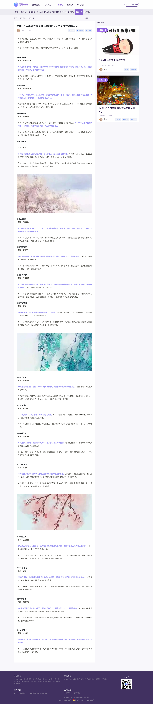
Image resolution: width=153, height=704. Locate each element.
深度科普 (32, 12)
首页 (15, 18)
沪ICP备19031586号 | (66, 700)
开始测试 (36, 5)
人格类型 (47, 5)
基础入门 (24, 12)
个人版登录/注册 (132, 5)
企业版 (70, 5)
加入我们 (81, 5)
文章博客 (59, 5)
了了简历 (77, 693)
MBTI (126, 69)
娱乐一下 (79, 12)
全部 (16, 12)
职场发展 (47, 12)
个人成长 (40, 12)
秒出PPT (67, 693)
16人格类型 (80, 30)
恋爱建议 (55, 12)
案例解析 (71, 12)
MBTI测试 (88, 30)
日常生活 (63, 12)
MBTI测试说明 (86, 13)
